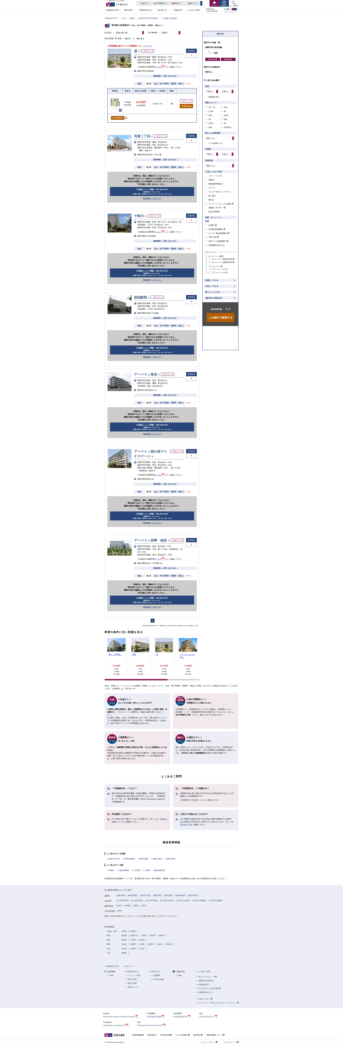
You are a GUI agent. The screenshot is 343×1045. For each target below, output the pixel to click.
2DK (210, 115)
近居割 (211, 225)
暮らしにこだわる (212, 292)
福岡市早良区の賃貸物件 (148, 18)
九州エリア (129, 966)
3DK (225, 119)
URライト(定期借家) (217, 241)
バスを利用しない (215, 143)
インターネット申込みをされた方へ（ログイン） (217, 1003)
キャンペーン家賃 (215, 256)
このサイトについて (230, 1042)
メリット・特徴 (134, 975)
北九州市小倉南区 (183, 900)
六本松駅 (137, 870)
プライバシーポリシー (208, 1042)
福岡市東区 (157, 859)
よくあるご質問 (204, 972)
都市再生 (197, 1035)
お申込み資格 (158, 979)
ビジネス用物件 (181, 1035)
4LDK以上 (228, 127)
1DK (225, 107)
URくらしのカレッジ (206, 977)
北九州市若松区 (137, 900)
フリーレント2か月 (220, 272)
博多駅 (111, 870)
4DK (210, 127)
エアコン (212, 188)
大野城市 (127, 905)
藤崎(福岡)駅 (159, 870)
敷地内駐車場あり (215, 184)
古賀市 (143, 905)
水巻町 (119, 911)
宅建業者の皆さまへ (206, 992)
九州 (123, 18)
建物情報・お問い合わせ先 (164, 76)
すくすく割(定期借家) (217, 233)
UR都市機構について (214, 1035)
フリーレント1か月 (220, 269)
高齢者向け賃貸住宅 (213, 298)
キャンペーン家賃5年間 (222, 262)
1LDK (210, 111)
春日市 (119, 905)
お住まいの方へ (204, 999)
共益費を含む (213, 97)
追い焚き (212, 196)
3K (209, 119)
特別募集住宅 (203, 985)
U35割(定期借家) (215, 229)
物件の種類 (132, 983)
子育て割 (212, 237)
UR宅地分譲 (165, 1035)
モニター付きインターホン (219, 192)
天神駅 (147, 870)
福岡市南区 (144, 859)
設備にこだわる (211, 280)
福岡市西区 (171, 859)
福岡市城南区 (129, 859)
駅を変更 (228, 59)
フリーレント (214, 266)
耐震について (133, 987)
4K (225, 123)
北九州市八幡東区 (199, 900)
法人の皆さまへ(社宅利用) (208, 988)
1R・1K (211, 107)
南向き (211, 200)
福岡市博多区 (133, 895)
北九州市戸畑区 (152, 900)
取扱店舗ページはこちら (152, 198)
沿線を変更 (212, 59)
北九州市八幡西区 (216, 900)
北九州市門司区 (123, 900)
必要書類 (156, 975)
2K (225, 111)
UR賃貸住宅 (151, 1035)
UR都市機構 (137, 1035)
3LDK (210, 123)
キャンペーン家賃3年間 (222, 259)
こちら (149, 46)
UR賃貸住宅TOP (111, 18)
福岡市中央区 (145, 895)
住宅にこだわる (211, 286)
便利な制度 (132, 979)
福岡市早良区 (114, 859)
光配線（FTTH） (215, 208)
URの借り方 (185, 824)
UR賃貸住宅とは (132, 972)
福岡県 (132, 18)
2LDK (226, 115)
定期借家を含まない (216, 245)
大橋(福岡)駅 (123, 870)
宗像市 (136, 905)
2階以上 (211, 180)
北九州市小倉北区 (167, 900)
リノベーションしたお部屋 (219, 204)
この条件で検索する (220, 317)
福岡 (111, 975)
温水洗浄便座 (214, 212)
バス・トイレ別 (215, 176)
